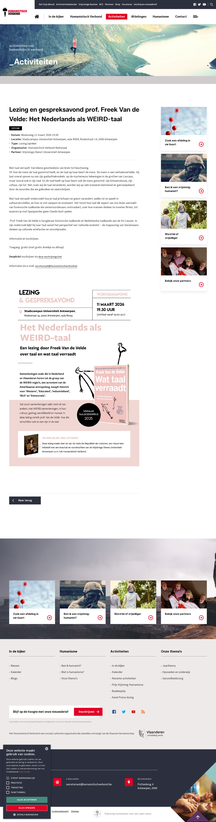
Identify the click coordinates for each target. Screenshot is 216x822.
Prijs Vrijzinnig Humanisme (127, 685)
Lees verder (24, 771)
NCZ (101, 4)
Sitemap (75, 811)
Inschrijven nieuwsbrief (145, 4)
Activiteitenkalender (66, 4)
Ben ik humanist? (71, 666)
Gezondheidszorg (173, 678)
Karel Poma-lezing (123, 697)
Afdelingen (138, 16)
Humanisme (161, 16)
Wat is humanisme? (72, 672)
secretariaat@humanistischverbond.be (56, 266)
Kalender (16, 672)
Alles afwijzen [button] (27, 807)
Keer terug (25, 500)
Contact (181, 16)
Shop (117, 4)
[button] (26, 814)
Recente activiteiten (124, 678)
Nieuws (15, 666)
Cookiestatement (60, 811)
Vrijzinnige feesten (88, 4)
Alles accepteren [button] (27, 799)
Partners (109, 4)
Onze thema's (69, 678)
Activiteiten (116, 16)
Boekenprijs (119, 691)
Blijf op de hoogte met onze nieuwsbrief (53, 712)
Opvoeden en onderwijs (176, 672)
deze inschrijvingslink (50, 256)
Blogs (14, 678)
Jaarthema (169, 666)
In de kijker (56, 16)
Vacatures (127, 4)
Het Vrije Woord (46, 4)
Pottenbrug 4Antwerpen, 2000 (147, 786)
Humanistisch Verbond (86, 16)
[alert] (27, 782)
